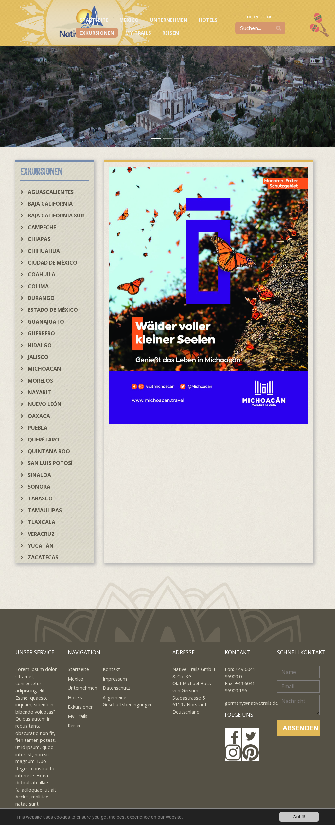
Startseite (93, 19)
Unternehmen (168, 19)
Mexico (129, 19)
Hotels (208, 19)
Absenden (301, 727)
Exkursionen (96, 32)
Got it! (299, 816)
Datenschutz (116, 688)
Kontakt (111, 669)
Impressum (115, 679)
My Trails (138, 32)
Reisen (170, 32)
